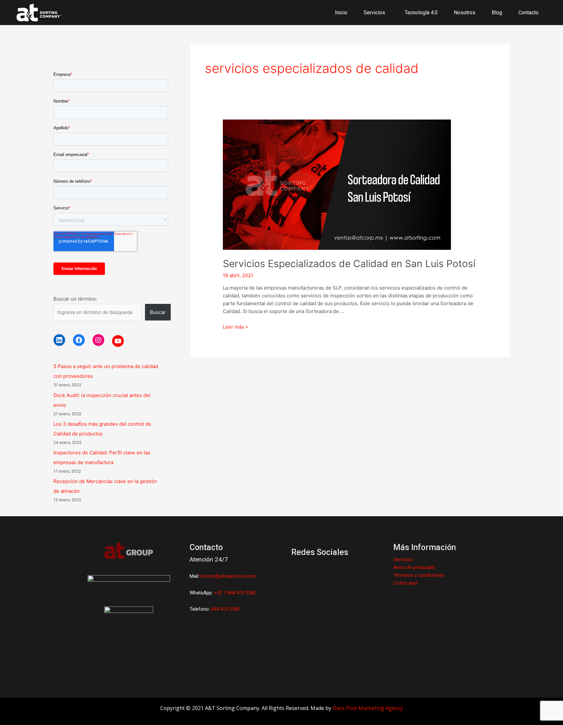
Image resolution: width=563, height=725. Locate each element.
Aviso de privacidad (414, 567)
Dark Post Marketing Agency (368, 708)
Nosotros (464, 12)
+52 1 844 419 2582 (235, 593)
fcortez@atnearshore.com (227, 576)
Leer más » (235, 327)
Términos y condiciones (418, 575)
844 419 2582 (225, 609)
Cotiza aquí (405, 583)
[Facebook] (79, 340)
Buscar (158, 312)
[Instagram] (98, 340)
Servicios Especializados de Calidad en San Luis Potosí (349, 263)
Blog (497, 12)
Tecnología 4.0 (421, 12)
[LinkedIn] (59, 340)
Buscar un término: (75, 299)
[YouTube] (118, 341)
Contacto (528, 12)
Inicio (341, 12)
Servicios (403, 559)
